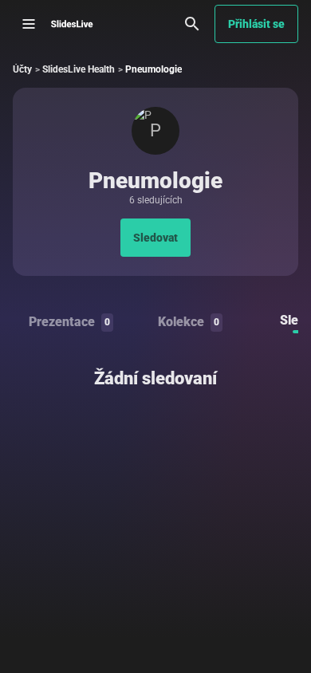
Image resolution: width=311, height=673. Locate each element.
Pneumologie (153, 69)
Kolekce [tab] (188, 321)
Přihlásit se (256, 24)
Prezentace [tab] (69, 321)
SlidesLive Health (78, 69)
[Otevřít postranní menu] (29, 24)
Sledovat (155, 237)
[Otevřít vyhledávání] (192, 24)
